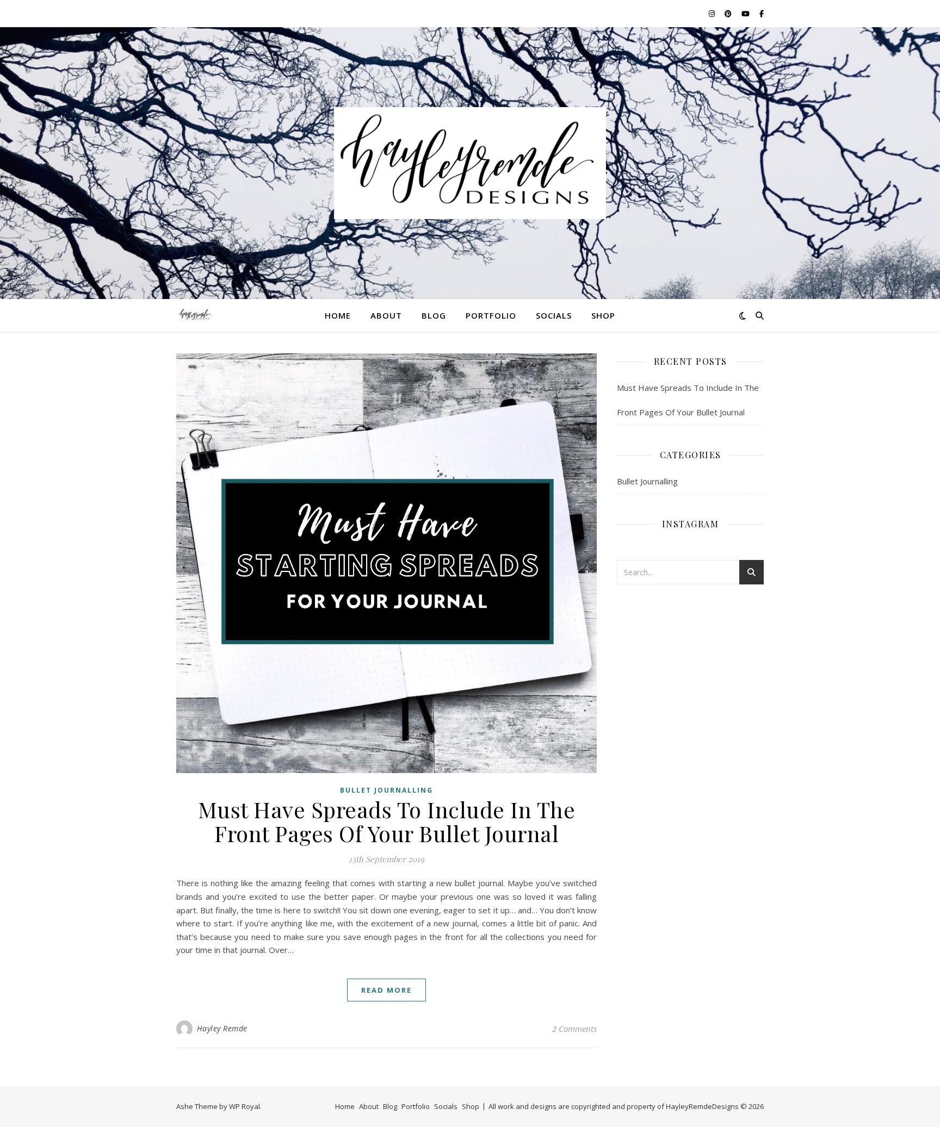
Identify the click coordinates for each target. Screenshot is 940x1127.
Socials (554, 315)
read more (386, 990)
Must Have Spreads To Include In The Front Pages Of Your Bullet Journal (387, 821)
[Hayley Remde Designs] (470, 163)
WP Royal (244, 1106)
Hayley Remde (222, 1028)
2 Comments (574, 1028)
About (386, 315)
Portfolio (491, 315)
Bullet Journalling (386, 790)
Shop (603, 315)
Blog (434, 315)
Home (338, 315)
